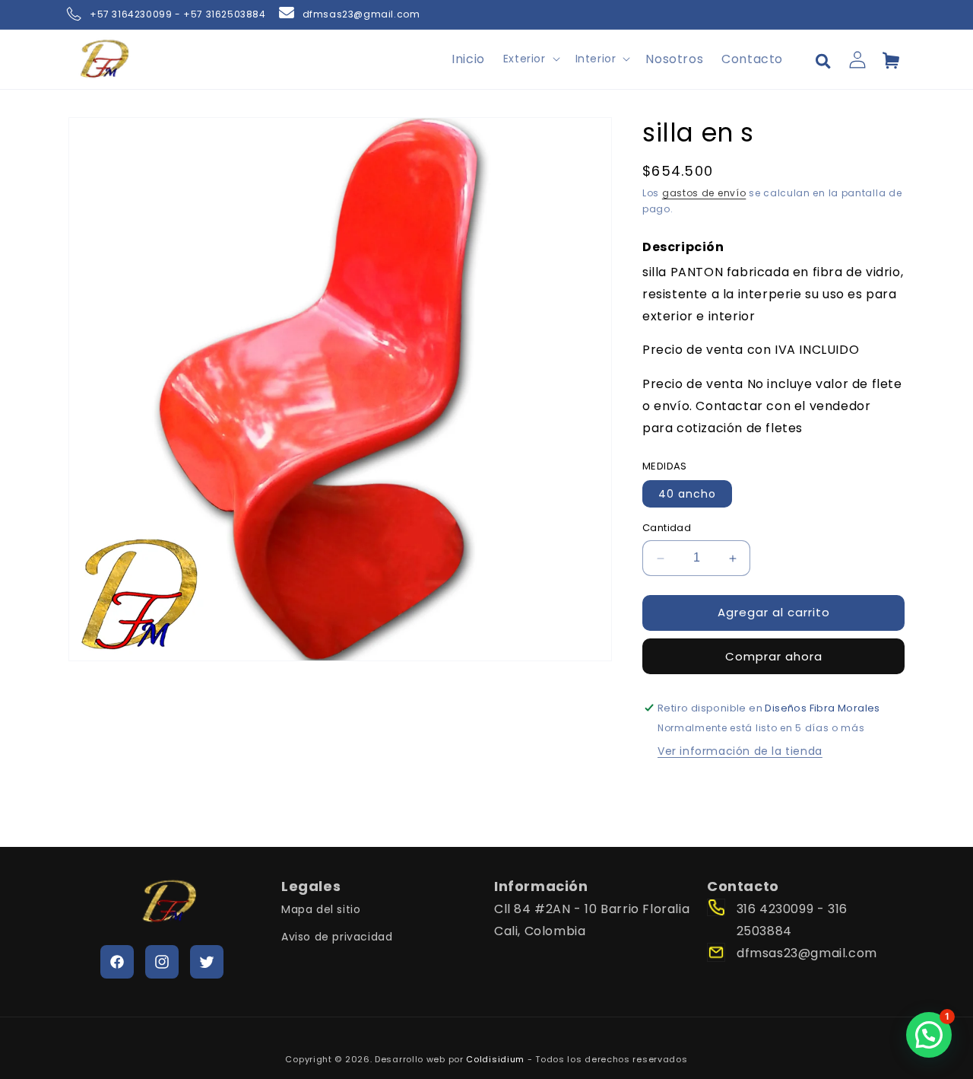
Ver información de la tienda (740, 751)
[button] (530, 59)
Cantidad (666, 528)
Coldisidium (495, 1059)
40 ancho (687, 494)
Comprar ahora (773, 656)
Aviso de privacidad (336, 936)
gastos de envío (704, 193)
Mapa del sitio (320, 909)
